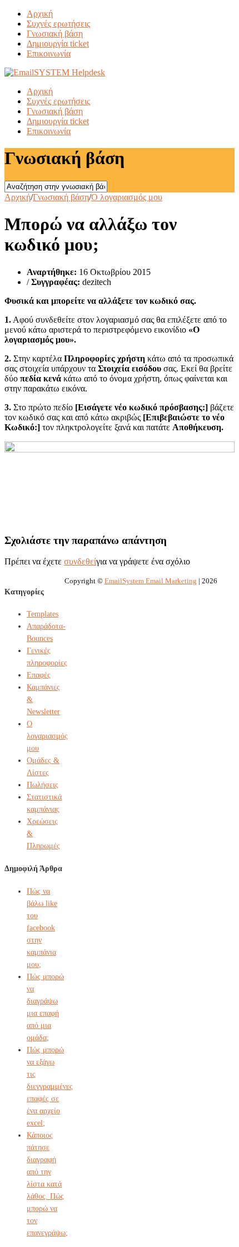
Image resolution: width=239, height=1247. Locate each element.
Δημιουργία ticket (58, 43)
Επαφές (39, 675)
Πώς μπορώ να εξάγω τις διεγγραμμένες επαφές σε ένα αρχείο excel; (50, 1086)
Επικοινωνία (49, 53)
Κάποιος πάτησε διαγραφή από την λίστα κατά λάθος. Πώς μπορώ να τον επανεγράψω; (47, 1184)
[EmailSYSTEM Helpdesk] (54, 72)
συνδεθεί (80, 561)
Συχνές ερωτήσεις (58, 23)
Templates (42, 614)
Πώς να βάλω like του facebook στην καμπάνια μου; (42, 928)
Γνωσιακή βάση (55, 33)
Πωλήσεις (42, 785)
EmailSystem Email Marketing (150, 581)
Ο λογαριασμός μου (126, 197)
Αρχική (40, 13)
